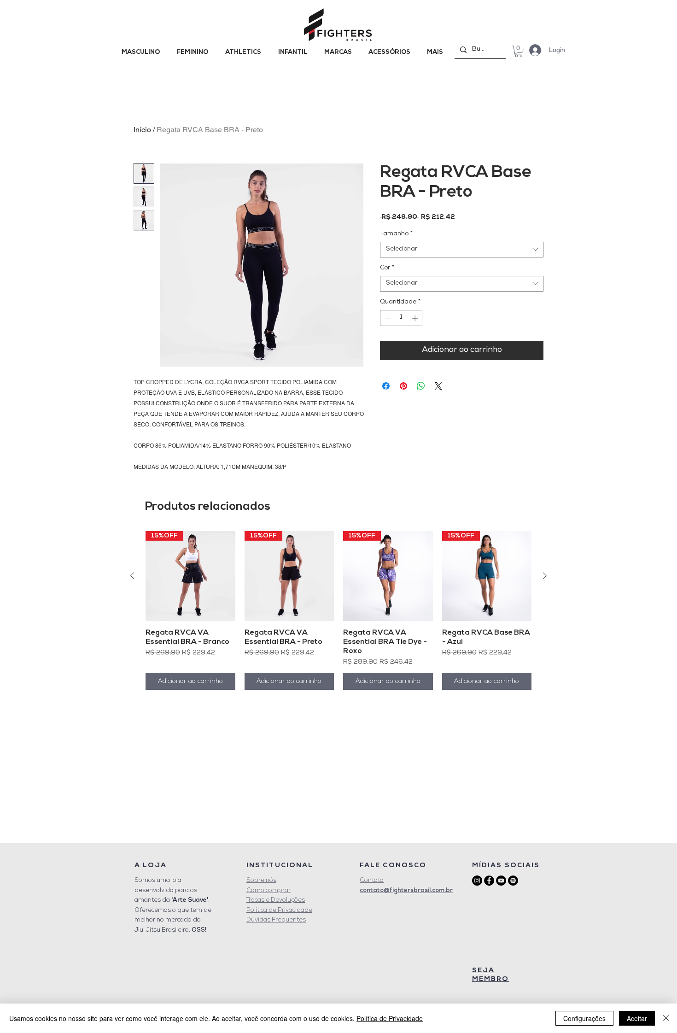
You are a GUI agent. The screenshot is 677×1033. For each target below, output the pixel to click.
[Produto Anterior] (132, 575)
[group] (338, 610)
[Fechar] (665, 1018)
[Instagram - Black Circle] (477, 880)
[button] (518, 51)
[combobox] (461, 249)
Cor (387, 268)
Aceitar (637, 1018)
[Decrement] (386, 318)
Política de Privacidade (389, 1018)
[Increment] (415, 318)
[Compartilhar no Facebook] (385, 385)
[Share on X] (438, 385)
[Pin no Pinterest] (403, 385)
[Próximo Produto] (544, 575)
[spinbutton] (401, 318)
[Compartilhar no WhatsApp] (420, 385)
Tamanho (396, 234)
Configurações (584, 1018)
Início (142, 129)
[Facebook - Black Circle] (489, 880)
